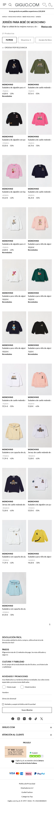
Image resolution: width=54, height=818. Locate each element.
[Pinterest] (30, 718)
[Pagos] (27, 773)
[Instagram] (18, 718)
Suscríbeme (27, 710)
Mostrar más (46, 26)
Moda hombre (30, 687)
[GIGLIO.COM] (27, 5)
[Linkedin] (24, 718)
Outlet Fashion (27, 792)
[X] (41, 718)
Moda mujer (11, 687)
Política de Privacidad (27, 704)
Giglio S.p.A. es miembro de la (30, 761)
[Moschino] (26, 40)
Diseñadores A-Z (27, 788)
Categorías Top (27, 796)
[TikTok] (36, 718)
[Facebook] (13, 718)
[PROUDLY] (15, 752)
